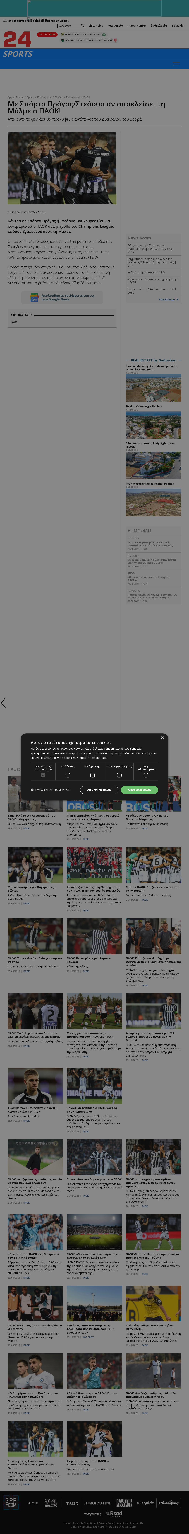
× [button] (162, 737)
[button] (50, 790)
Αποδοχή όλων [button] (139, 789)
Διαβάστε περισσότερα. (92, 757)
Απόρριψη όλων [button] (99, 789)
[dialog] (94, 766)
